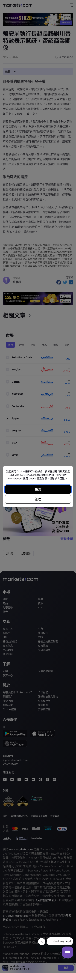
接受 (38, 489)
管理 (38, 499)
